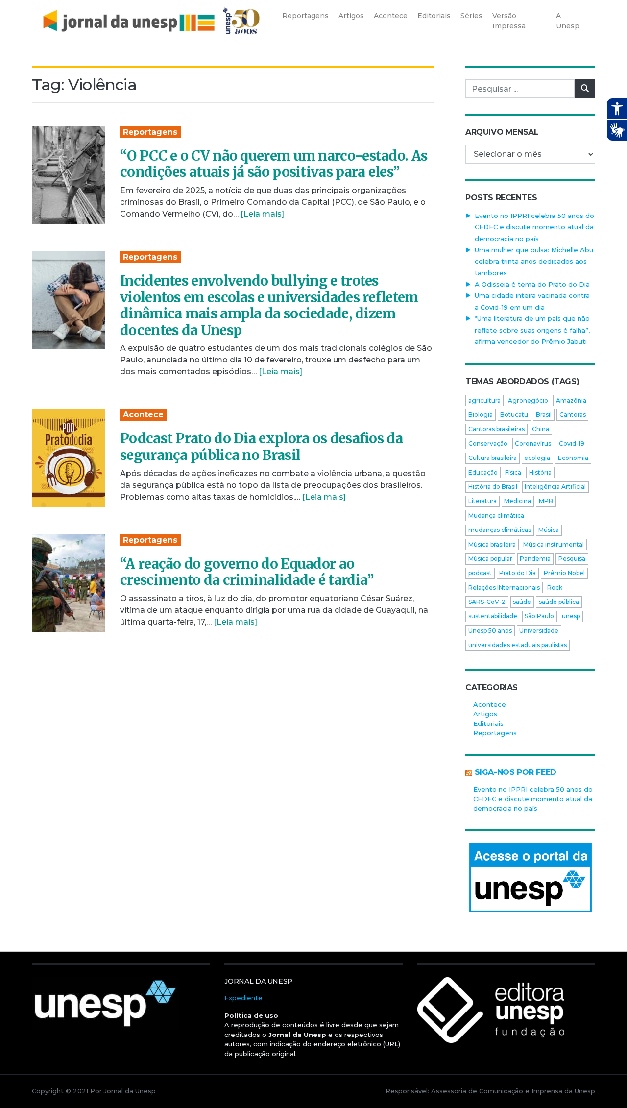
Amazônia (571, 400)
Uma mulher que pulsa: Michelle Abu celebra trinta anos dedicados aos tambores (534, 261)
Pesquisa (571, 558)
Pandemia (535, 558)
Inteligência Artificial (555, 486)
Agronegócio (528, 400)
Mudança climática (496, 515)
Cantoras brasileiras (496, 429)
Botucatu (514, 414)
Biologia (480, 414)
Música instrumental (553, 544)
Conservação (487, 443)
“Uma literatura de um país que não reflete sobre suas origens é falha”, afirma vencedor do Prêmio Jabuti (532, 329)
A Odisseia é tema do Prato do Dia (532, 284)
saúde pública (559, 601)
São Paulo (539, 616)
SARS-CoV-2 (487, 601)
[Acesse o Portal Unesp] (530, 878)
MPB (546, 501)
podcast (480, 573)
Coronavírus (533, 443)
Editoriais (488, 723)
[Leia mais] (262, 213)
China (540, 429)
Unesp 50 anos (490, 630)
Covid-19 (571, 443)
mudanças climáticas (499, 529)
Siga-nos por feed (515, 772)
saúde (522, 601)
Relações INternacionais (504, 587)
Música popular (490, 558)
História (540, 472)
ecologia (537, 457)
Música (548, 529)
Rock (554, 587)
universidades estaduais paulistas (517, 645)
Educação (483, 472)
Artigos (485, 714)
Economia (573, 457)
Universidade (538, 630)
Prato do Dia (517, 573)
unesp (571, 616)
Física (513, 472)
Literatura (482, 501)
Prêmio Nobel (564, 573)
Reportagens (150, 132)
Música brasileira (492, 544)
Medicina (517, 501)
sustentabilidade (492, 616)
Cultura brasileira (492, 457)
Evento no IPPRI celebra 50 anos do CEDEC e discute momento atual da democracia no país (534, 227)
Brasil (544, 414)
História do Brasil (492, 486)
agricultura (484, 400)
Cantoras (572, 414)
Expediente (243, 998)
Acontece (143, 414)
